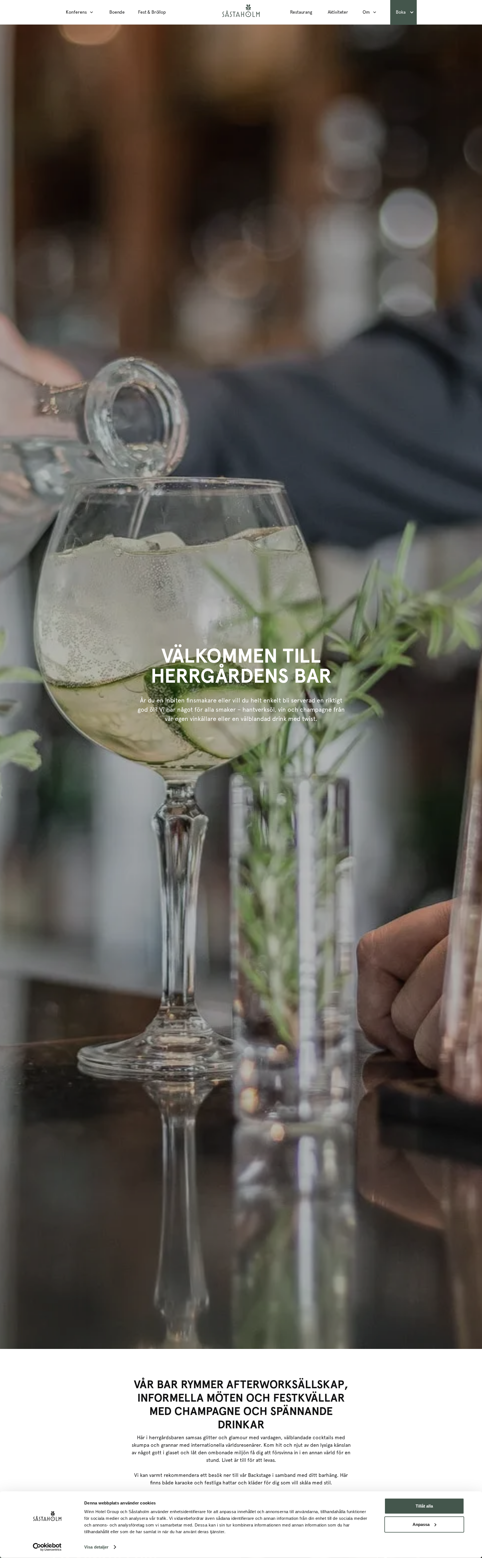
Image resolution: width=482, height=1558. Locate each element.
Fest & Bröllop (152, 12)
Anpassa (421, 1524)
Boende (117, 12)
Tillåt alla (424, 1506)
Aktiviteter (338, 12)
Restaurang (301, 12)
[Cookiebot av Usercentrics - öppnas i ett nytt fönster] (47, 1547)
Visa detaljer (96, 1547)
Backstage (259, 1475)
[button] (81, 12)
